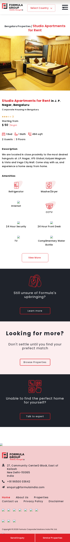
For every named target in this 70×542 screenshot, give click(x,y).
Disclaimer (56, 501)
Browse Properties (35, 362)
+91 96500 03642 (18, 481)
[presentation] (4, 64)
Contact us (10, 501)
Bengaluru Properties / (18, 26)
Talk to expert (35, 416)
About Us (22, 497)
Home (6, 497)
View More (34, 257)
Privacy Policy (33, 501)
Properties (41, 497)
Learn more (35, 310)
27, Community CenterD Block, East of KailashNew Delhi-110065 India (32, 471)
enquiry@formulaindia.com (25, 487)
